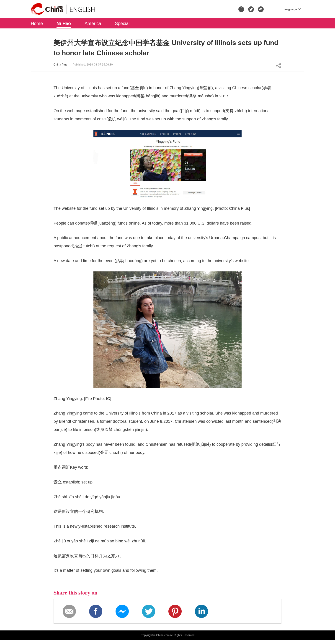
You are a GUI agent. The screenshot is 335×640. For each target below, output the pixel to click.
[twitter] (251, 9)
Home (37, 23)
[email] (261, 9)
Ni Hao (64, 23)
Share (278, 65)
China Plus (60, 64)
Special (122, 23)
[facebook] (241, 9)
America (93, 23)
